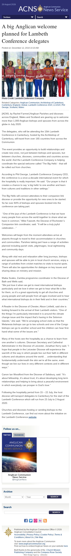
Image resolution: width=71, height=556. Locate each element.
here (66, 546)
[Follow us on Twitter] (31, 520)
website (32, 417)
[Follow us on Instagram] (35, 520)
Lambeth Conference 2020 (40, 105)
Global (24, 105)
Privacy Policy (33, 535)
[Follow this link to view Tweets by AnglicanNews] (19, 460)
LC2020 (57, 105)
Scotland (14, 107)
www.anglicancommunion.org (32, 544)
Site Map (39, 537)
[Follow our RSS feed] (45, 520)
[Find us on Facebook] (26, 520)
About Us (29, 537)
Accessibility (19, 535)
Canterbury (7, 105)
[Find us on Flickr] (40, 520)
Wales (21, 107)
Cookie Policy (47, 535)
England (16, 105)
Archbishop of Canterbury (51, 103)
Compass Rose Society (51, 552)
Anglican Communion (30, 103)
